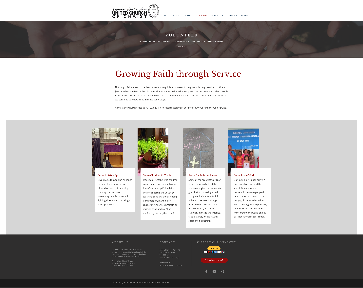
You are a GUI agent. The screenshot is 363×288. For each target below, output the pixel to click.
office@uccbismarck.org (176, 107)
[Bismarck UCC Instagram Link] (222, 271)
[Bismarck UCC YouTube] (214, 271)
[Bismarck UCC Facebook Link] (206, 271)
